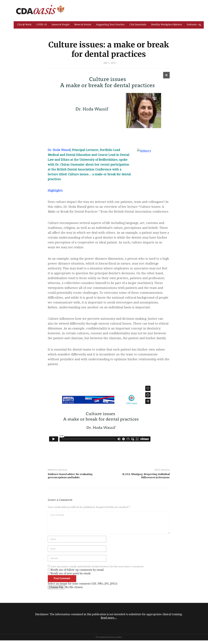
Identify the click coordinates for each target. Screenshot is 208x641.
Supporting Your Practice (110, 24)
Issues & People (61, 24)
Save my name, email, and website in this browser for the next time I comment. (97, 566)
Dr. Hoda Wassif (59, 150)
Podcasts (192, 24)
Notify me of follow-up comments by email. (77, 569)
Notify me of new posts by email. (71, 573)
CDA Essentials (138, 24)
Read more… (109, 617)
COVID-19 (41, 24)
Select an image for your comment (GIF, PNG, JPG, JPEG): (83, 583)
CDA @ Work (24, 24)
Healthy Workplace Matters (166, 24)
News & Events (82, 24)
